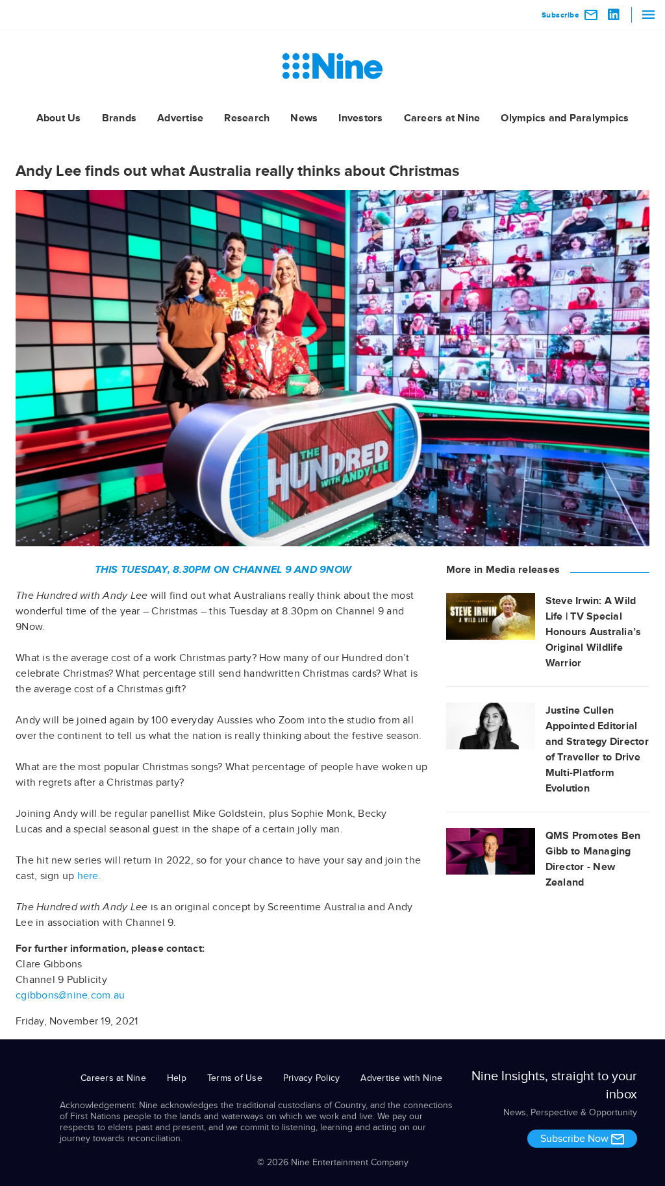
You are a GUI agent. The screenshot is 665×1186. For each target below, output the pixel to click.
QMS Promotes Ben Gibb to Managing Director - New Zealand (593, 859)
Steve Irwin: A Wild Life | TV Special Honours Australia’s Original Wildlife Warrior (594, 632)
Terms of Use (234, 1078)
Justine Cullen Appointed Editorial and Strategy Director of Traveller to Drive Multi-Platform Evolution (597, 749)
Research (247, 118)
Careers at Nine (442, 118)
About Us (58, 118)
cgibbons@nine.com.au (70, 995)
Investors (360, 118)
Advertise (180, 118)
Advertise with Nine (401, 1078)
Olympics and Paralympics (565, 118)
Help (176, 1078)
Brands (119, 118)
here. (89, 876)
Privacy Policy (311, 1078)
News (304, 118)
